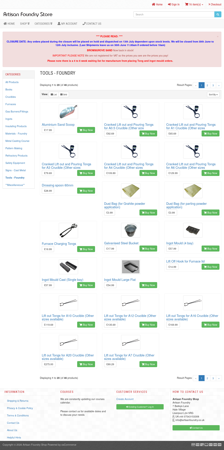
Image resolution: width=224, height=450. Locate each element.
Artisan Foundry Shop (35, 444)
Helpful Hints (14, 437)
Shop (24, 23)
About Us (12, 430)
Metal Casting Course (17, 141)
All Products (12, 82)
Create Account (125, 399)
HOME (11, 23)
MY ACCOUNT (69, 23)
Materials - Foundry (16, 133)
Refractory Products (16, 155)
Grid (64, 94)
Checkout (215, 4)
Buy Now (87, 130)
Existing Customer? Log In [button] (141, 406)
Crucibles (10, 96)
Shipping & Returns (17, 400)
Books (8, 89)
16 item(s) (194, 4)
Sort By (212, 94)
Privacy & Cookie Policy (20, 408)
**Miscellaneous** (15, 185)
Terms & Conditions (18, 415)
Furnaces (10, 104)
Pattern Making (13, 148)
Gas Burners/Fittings (16, 111)
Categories (42, 23)
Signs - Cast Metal (15, 170)
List (55, 94)
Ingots (8, 119)
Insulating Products (16, 126)
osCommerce (68, 444)
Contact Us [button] (197, 427)
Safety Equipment (15, 163)
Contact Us (93, 23)
